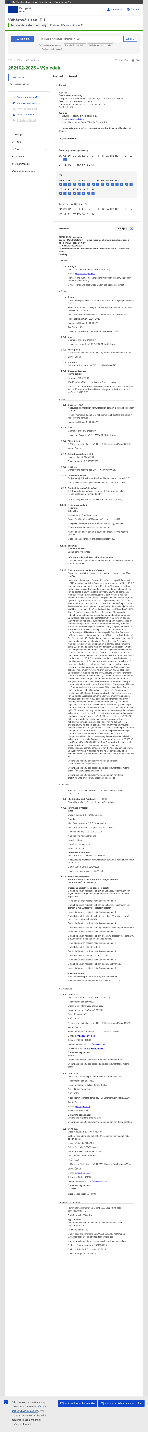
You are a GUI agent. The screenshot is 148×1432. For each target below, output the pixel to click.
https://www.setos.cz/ (97, 1181)
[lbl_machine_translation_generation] (85, 204)
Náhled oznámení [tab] (18, 77)
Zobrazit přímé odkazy (28, 103)
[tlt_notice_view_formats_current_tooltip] (131, 228)
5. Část (16, 149)
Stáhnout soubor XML (28, 97)
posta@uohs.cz (82, 1106)
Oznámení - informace (23, 171)
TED (10, 60)
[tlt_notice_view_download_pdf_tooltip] (60, 184)
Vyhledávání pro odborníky (100, 45)
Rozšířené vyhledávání (75, 45)
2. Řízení (16, 142)
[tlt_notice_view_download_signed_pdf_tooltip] (65, 160)
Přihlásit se (116, 9)
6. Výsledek (18, 156)
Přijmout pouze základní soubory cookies (121, 1403)
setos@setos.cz (83, 1173)
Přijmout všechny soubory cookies (77, 1403)
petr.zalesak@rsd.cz (77, 119)
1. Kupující (17, 134)
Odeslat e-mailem (26, 114)
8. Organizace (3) (21, 164)
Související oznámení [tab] (19, 84)
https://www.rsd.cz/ (96, 1044)
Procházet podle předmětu (52, 49)
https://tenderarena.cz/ (94, 1048)
